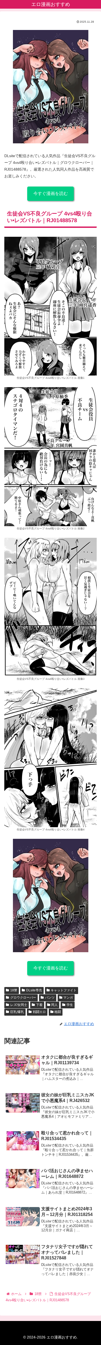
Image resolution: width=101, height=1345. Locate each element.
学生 (70, 1005)
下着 (39, 1005)
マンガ (68, 997)
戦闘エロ (39, 1012)
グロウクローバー (23, 997)
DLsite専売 (34, 990)
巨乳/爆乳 (17, 1012)
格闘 (57, 1012)
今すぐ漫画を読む (50, 193)
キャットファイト (63, 990)
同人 (54, 1005)
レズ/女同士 (18, 1005)
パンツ (50, 997)
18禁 (13, 990)
